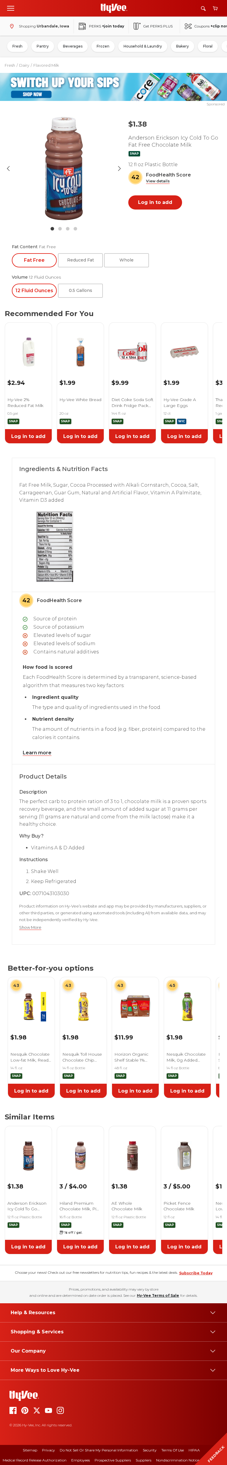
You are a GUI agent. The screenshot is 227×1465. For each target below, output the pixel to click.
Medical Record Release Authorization (35, 1460)
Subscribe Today (196, 1273)
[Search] (203, 8)
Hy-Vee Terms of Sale (158, 1295)
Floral (208, 46)
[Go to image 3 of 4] (68, 228)
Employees (80, 1460)
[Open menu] (10, 8)
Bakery (182, 46)
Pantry (43, 46)
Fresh (17, 46)
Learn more (37, 753)
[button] (158, 181)
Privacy (48, 1450)
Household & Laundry (143, 46)
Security (150, 1450)
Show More (30, 927)
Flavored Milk (46, 65)
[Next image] (119, 168)
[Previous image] (8, 168)
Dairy (24, 65)
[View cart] (215, 8)
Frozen (103, 46)
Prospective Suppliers (113, 1460)
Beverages (72, 46)
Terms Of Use (172, 1450)
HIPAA (194, 1450)
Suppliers (143, 1460)
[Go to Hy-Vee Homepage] (114, 8)
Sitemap (30, 1450)
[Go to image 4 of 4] (75, 228)
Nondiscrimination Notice (177, 1460)
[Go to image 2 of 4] (60, 228)
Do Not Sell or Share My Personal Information (99, 1450)
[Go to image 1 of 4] (52, 228)
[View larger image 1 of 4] (64, 168)
